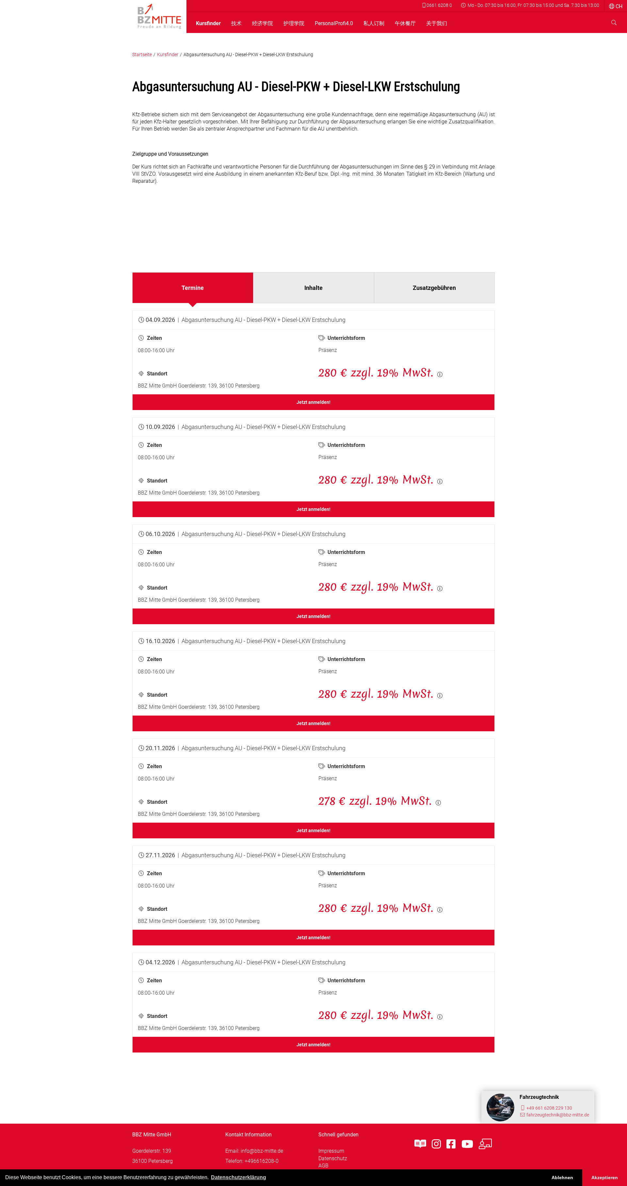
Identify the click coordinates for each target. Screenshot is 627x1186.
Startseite (142, 54)
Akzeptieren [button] (604, 1177)
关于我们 (436, 23)
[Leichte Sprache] (420, 1144)
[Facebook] (451, 1144)
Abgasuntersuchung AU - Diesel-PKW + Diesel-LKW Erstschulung (248, 54)
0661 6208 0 (439, 5)
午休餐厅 (405, 23)
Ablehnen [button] (562, 1177)
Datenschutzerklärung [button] (238, 1177)
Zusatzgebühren (434, 287)
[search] (614, 22)
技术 (236, 23)
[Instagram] (436, 1144)
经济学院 (262, 23)
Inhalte (313, 287)
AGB (323, 1165)
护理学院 (293, 23)
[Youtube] (467, 1144)
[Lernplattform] (485, 1144)
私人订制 (373, 23)
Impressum (331, 1151)
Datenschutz (332, 1158)
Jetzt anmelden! (313, 402)
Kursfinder (208, 23)
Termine (193, 287)
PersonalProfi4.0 (334, 23)
